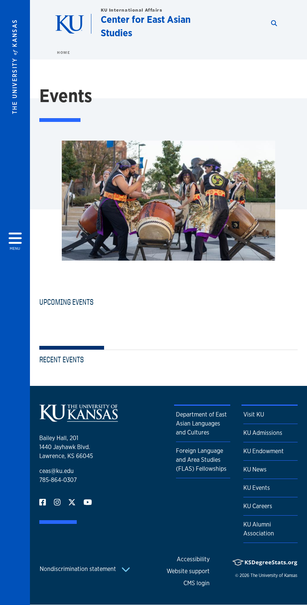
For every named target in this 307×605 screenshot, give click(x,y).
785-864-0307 (58, 480)
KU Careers (257, 506)
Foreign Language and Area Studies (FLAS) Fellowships (201, 460)
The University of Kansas (273, 575)
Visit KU (253, 414)
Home (63, 52)
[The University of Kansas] (78, 419)
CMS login (196, 583)
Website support (188, 571)
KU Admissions (262, 433)
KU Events (256, 488)
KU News (255, 469)
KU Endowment (263, 451)
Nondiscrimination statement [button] (79, 569)
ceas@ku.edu (56, 471)
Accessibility (193, 559)
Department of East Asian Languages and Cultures (201, 423)
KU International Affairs (131, 10)
